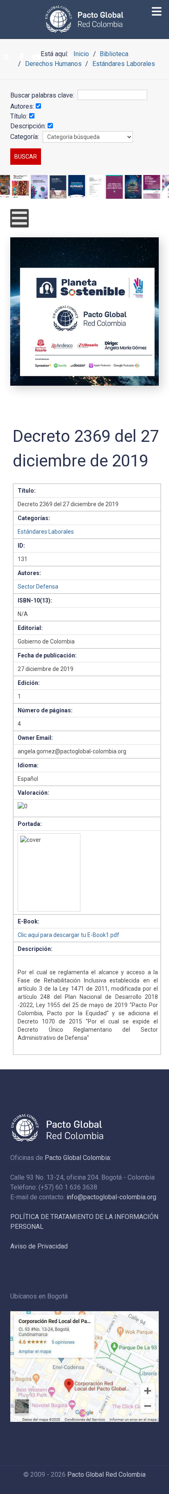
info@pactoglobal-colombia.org (111, 1197)
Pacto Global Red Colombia (106, 1474)
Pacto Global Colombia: (78, 1158)
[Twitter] (6, 58)
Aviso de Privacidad (39, 1246)
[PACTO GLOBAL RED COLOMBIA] (84, 19)
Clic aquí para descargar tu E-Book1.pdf (68, 935)
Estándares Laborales (46, 531)
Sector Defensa (38, 586)
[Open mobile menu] (19, 218)
